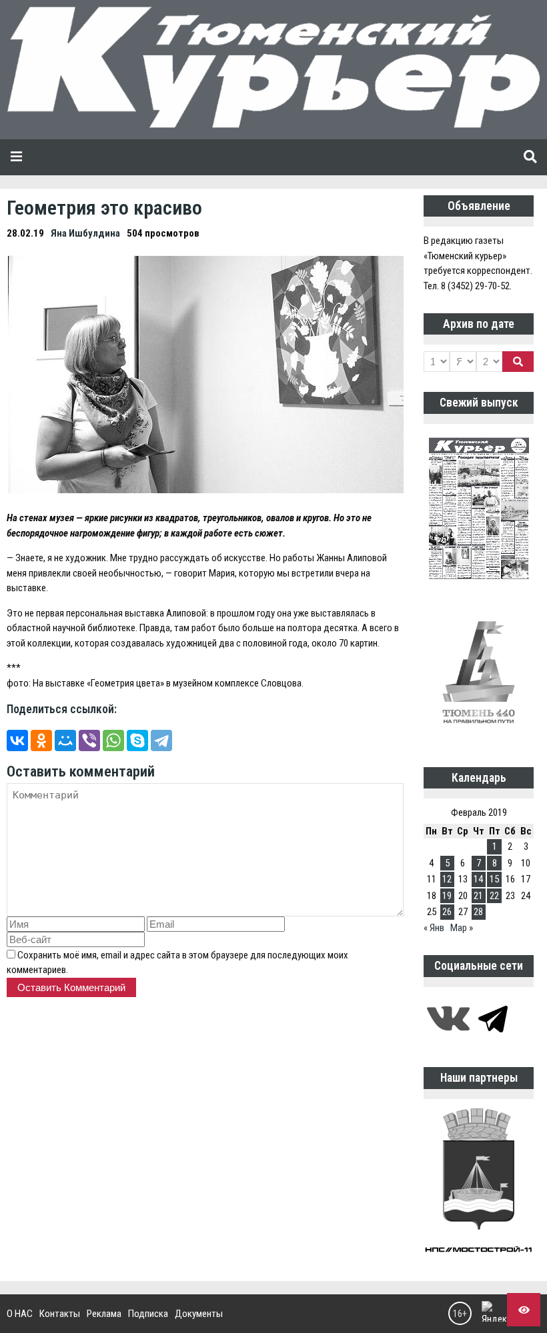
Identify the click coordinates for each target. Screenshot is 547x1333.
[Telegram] (161, 740)
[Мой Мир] (65, 740)
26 (447, 912)
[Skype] (137, 740)
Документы (199, 1314)
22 (494, 896)
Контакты (59, 1314)
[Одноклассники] (41, 740)
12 (447, 879)
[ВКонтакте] (17, 740)
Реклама (104, 1314)
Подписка (148, 1314)
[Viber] (89, 740)
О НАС (20, 1314)
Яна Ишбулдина (85, 233)
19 (447, 896)
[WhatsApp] (113, 740)
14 (478, 879)
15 (494, 879)
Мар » (461, 928)
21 (478, 896)
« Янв (434, 928)
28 (478, 912)
